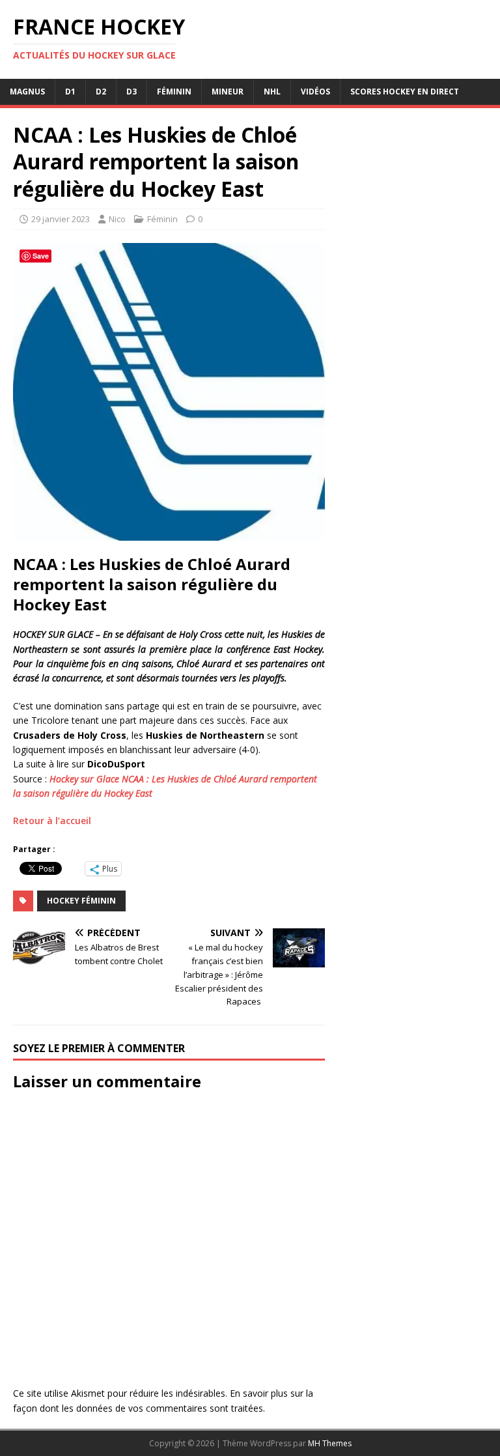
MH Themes (330, 1443)
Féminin (174, 91)
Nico (117, 219)
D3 (131, 91)
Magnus (27, 91)
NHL (272, 91)
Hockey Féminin (81, 900)
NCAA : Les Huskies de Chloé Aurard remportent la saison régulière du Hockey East (151, 584)
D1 (70, 91)
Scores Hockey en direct (404, 91)
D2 (101, 91)
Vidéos (315, 91)
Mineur (227, 91)
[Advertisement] (411, 531)
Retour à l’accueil (52, 820)
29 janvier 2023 (60, 219)
